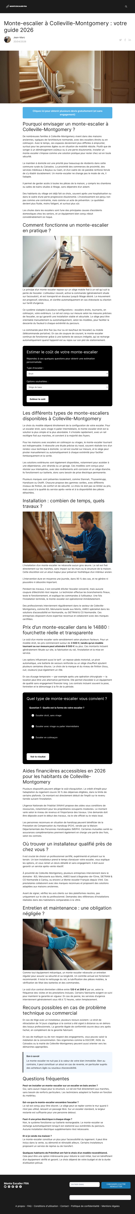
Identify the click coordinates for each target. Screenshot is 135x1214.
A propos (20, 1206)
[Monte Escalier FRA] (16, 6)
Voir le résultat (37, 756)
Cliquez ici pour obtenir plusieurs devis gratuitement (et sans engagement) (67, 113)
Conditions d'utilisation (46, 1206)
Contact (64, 1206)
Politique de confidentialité (85, 1206)
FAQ (29, 1206)
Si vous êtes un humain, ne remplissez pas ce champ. (97, 1193)
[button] (126, 7)
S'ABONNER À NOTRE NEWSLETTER (116, 1185)
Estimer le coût (37, 399)
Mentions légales (111, 1206)
